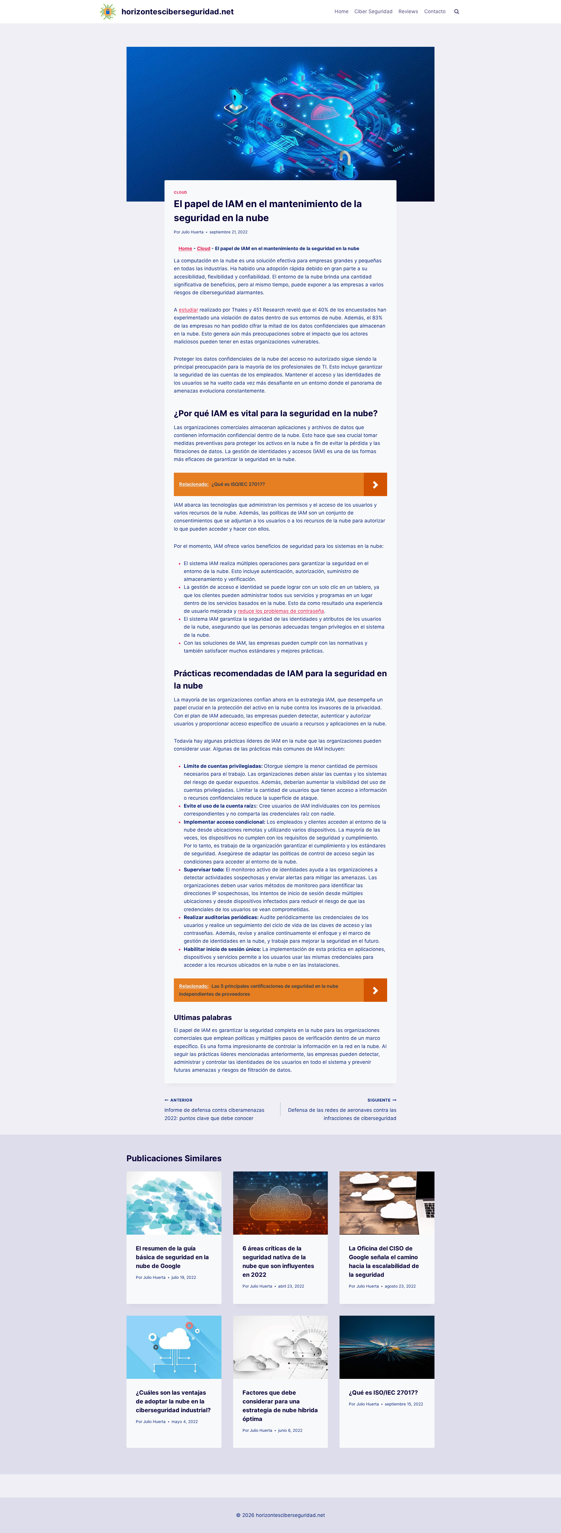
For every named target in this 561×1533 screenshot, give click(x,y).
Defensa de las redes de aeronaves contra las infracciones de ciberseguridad (342, 1109)
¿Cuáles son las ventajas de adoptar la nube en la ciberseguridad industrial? (173, 1401)
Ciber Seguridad (373, 11)
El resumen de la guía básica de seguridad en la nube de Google (172, 1257)
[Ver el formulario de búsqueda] (456, 11)
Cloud (180, 192)
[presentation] (174, 1203)
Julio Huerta (192, 232)
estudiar (188, 310)
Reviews (408, 11)
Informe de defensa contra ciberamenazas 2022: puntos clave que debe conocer (214, 1109)
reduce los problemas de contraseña (281, 611)
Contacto (435, 11)
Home (342, 11)
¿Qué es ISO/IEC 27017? (383, 1392)
